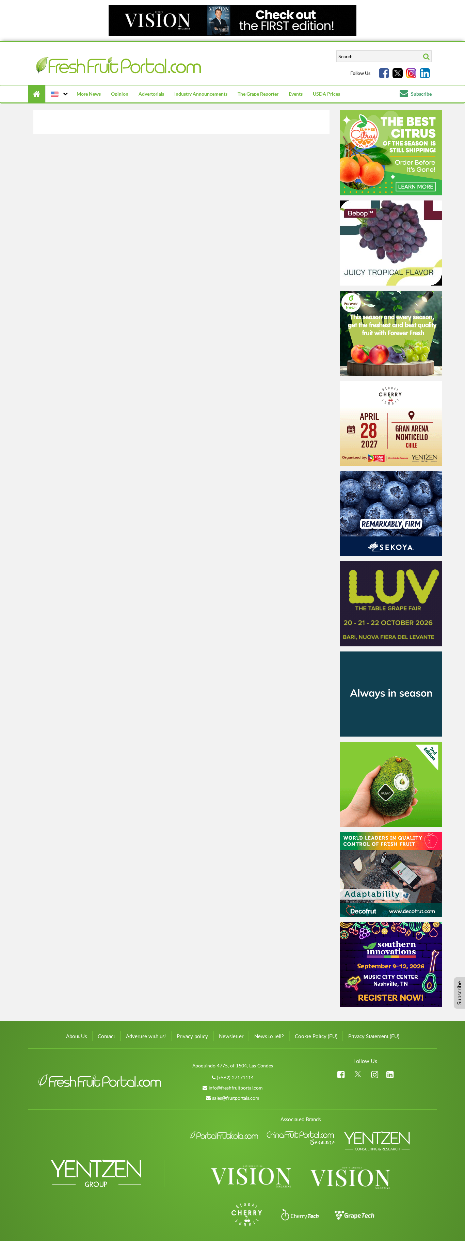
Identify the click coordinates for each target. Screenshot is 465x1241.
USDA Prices (326, 94)
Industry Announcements (200, 94)
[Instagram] (411, 73)
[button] (58, 93)
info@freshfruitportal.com (236, 1087)
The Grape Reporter (258, 94)
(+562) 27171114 (235, 1077)
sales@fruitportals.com (235, 1098)
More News (89, 94)
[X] (397, 73)
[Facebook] (384, 73)
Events (296, 94)
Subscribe (421, 94)
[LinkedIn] (425, 73)
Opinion (119, 94)
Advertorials (151, 94)
